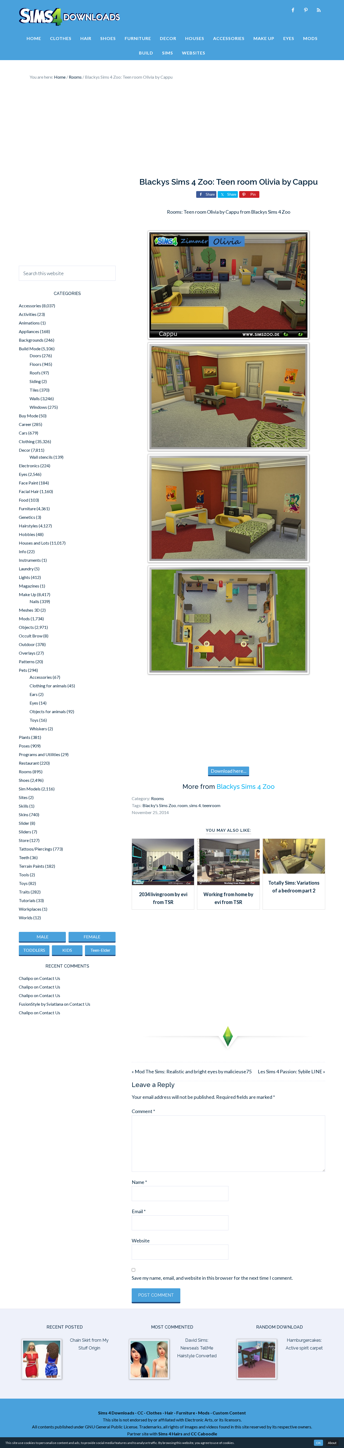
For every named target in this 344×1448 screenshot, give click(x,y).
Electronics (29, 465)
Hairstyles (28, 525)
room (183, 805)
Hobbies (27, 534)
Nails (34, 601)
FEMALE (92, 936)
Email (139, 1211)
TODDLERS (34, 950)
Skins (23, 814)
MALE (42, 936)
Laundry (26, 568)
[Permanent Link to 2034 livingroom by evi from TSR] (163, 883)
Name (139, 1182)
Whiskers (38, 728)
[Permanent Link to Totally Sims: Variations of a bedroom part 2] (294, 872)
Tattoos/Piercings (35, 848)
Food (23, 499)
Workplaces (30, 908)
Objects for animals (48, 711)
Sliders (25, 831)
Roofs (35, 372)
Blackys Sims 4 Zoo (246, 786)
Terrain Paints (31, 866)
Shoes (24, 780)
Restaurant (29, 762)
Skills (23, 805)
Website (141, 1240)
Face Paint (28, 482)
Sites (23, 797)
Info (22, 551)
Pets (23, 670)
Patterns (27, 661)
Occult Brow (30, 635)
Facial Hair (29, 491)
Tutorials (27, 900)
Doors (35, 355)
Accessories (30, 305)
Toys (34, 720)
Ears (34, 694)
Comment (143, 1111)
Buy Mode (28, 415)
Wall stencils (41, 456)
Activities (28, 314)
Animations (29, 322)
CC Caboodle (204, 1433)
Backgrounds (31, 339)
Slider (24, 823)
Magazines (29, 585)
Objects (26, 627)
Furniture (27, 508)
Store (24, 840)
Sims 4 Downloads (69, 17)
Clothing (27, 441)
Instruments (30, 560)
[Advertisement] (172, 128)
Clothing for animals (48, 685)
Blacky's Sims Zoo (159, 805)
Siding (35, 381)
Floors (35, 364)
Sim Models (30, 788)
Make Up (27, 594)
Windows (38, 407)
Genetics (27, 517)
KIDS (67, 950)
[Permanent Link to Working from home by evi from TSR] (228, 883)
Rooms (157, 798)
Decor (24, 450)
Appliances (29, 331)
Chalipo (26, 978)
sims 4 (195, 805)
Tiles (34, 389)
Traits (24, 891)
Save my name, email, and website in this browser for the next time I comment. (212, 1278)
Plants (24, 737)
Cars (23, 432)
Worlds (26, 917)
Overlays (27, 652)
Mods (24, 618)
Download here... (228, 771)
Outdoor (27, 644)
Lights (24, 577)
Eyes (23, 474)
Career (25, 424)
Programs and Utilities (39, 754)
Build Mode (30, 348)
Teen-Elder (100, 950)
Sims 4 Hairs (170, 1433)
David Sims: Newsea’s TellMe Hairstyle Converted (197, 1348)
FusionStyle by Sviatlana (41, 1003)
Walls (35, 398)
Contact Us (49, 978)
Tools (24, 874)
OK (318, 1443)
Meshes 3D (29, 609)
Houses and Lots (34, 542)
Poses (24, 745)
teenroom (211, 805)
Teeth (24, 857)
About (332, 1443)
